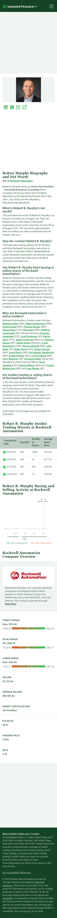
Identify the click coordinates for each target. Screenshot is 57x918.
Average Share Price (48, 442)
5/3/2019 (11, 459)
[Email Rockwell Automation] (18, 108)
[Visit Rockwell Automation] (24, 108)
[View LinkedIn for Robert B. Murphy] (5, 108)
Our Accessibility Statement (16, 873)
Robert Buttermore (35, 324)
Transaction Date (10, 442)
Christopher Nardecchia (41, 352)
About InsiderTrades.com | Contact (20, 834)
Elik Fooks (28, 330)
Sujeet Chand (9, 327)
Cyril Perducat (38, 356)
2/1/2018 (11, 467)
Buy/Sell (24, 442)
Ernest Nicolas (16, 356)
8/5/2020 (11, 452)
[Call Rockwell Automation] (12, 108)
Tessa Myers (15, 352)
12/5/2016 (12, 474)
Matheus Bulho (10, 324)
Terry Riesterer (10, 359)
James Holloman (24, 340)
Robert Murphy (42, 349)
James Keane (23, 343)
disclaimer (7, 898)
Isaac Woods (32, 369)
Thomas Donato (32, 327)
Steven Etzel (9, 330)
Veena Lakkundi (30, 346)
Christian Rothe (32, 359)
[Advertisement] (28, 43)
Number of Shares (36, 442)
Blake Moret (20, 349)
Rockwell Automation (21, 181)
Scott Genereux (29, 336)
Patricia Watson (27, 365)
